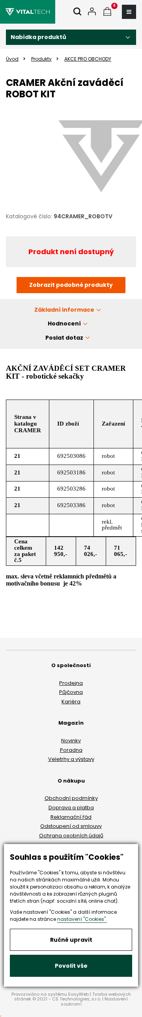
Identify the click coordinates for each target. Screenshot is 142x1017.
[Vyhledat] (77, 12)
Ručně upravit (71, 940)
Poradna (71, 750)
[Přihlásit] (92, 12)
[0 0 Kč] (107, 12)
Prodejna (71, 683)
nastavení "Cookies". (82, 919)
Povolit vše (71, 966)
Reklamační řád (71, 817)
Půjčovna (71, 692)
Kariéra (71, 701)
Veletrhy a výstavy (71, 759)
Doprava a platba (71, 807)
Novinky (71, 740)
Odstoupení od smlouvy (71, 826)
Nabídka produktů (38, 37)
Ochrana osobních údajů (71, 835)
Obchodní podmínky (71, 798)
